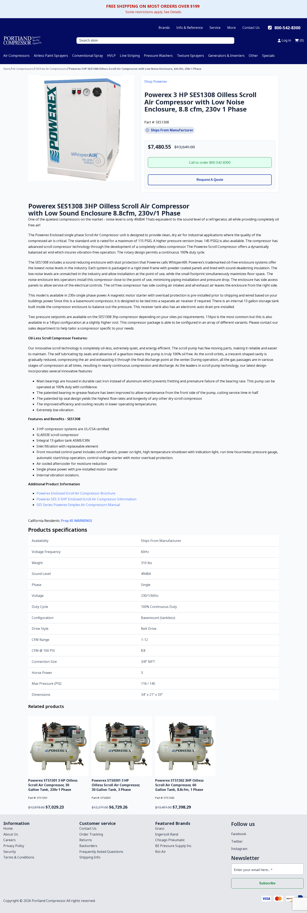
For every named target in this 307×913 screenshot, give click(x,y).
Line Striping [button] (130, 55)
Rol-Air (160, 851)
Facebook (238, 834)
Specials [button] (268, 55)
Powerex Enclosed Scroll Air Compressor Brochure (76, 493)
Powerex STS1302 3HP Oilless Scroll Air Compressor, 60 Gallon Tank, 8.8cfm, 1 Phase (179, 785)
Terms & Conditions (18, 857)
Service (215, 27)
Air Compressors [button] (16, 55)
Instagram (239, 848)
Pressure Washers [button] (158, 55)
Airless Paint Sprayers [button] (51, 55)
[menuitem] (16, 55)
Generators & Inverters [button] (226, 55)
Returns (85, 840)
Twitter (237, 841)
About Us (10, 834)
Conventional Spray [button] (87, 55)
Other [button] (253, 55)
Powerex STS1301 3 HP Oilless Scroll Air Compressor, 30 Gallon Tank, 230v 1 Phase (52, 785)
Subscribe (267, 883)
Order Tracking (91, 834)
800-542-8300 (287, 27)
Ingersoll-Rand (166, 834)
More (231, 27)
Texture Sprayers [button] (190, 55)
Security (9, 851)
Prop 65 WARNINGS (76, 520)
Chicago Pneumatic (170, 840)
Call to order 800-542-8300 (210, 162)
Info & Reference (189, 27)
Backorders (88, 845)
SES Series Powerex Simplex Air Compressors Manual (78, 504)
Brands (164, 27)
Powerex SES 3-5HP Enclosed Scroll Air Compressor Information (86, 499)
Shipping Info (89, 857)
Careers (9, 840)
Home (8, 828)
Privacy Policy (13, 845)
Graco (159, 828)
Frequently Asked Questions (101, 851)
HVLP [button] (111, 55)
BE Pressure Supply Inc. (173, 845)
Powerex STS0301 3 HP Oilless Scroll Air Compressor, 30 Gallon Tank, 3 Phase (116, 785)
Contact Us (251, 27)
